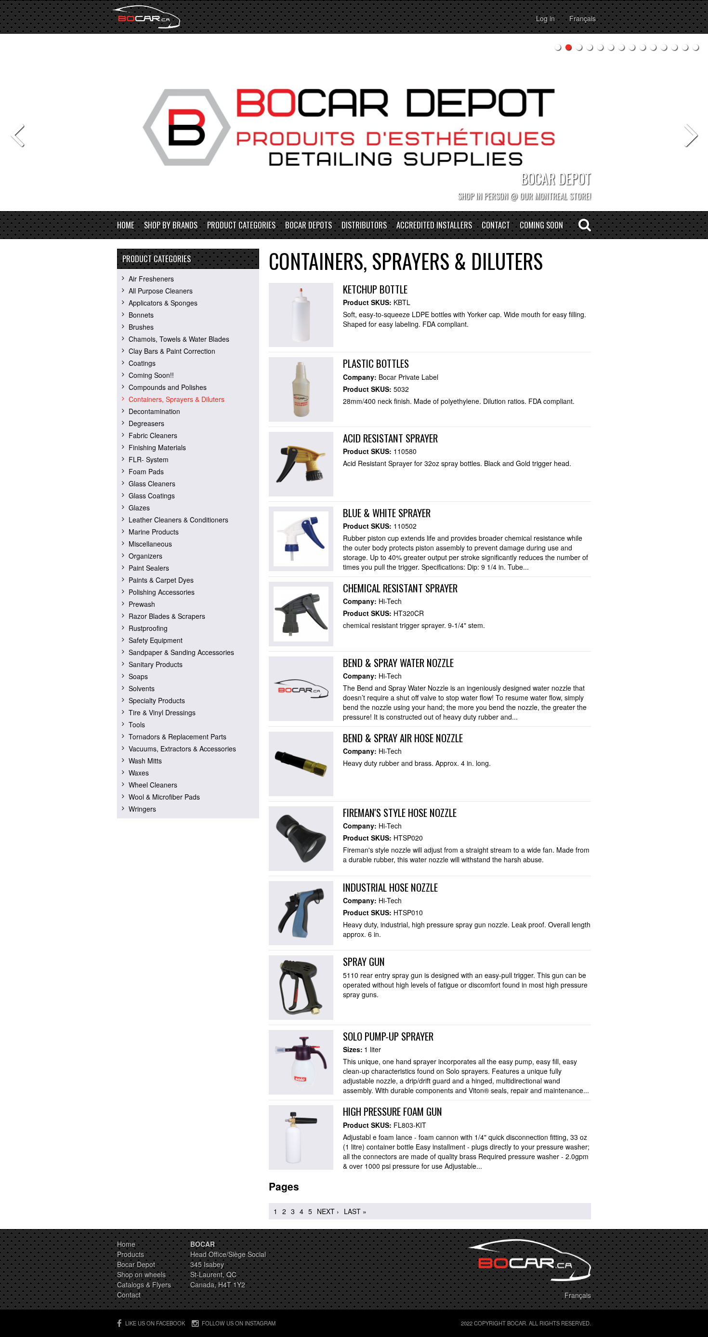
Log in (545, 18)
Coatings (142, 363)
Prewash (142, 604)
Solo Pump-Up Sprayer (388, 1036)
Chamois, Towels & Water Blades (179, 339)
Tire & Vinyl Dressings (162, 712)
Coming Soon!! (151, 375)
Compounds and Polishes (168, 387)
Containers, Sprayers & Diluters (176, 399)
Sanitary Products (156, 664)
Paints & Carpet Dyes (161, 580)
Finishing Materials (157, 447)
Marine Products (154, 531)
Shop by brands (170, 225)
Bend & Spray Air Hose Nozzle (403, 737)
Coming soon (541, 225)
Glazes (139, 507)
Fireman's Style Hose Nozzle (400, 812)
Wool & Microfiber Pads (164, 797)
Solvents (142, 688)
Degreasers (146, 423)
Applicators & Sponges (163, 303)
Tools (137, 724)
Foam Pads (146, 471)
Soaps (138, 676)
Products (130, 1254)
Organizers (145, 556)
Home (125, 225)
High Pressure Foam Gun (392, 1111)
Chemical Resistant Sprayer (400, 587)
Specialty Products (157, 700)
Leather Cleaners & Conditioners (178, 519)
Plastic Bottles (376, 363)
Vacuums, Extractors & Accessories (182, 748)
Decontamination (154, 411)
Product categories (241, 225)
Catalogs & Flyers (144, 1284)
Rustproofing (148, 628)
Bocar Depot (136, 1264)
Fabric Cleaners (153, 435)
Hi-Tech (390, 601)
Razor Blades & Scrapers (167, 616)
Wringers (142, 809)
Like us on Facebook (155, 1323)
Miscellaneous (150, 543)
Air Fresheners (151, 278)
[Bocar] (146, 16)
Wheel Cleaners (153, 784)
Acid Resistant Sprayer (390, 437)
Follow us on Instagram (238, 1323)
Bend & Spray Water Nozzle (398, 662)
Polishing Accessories (162, 592)
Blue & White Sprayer (387, 512)
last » (355, 1211)
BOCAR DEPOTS (308, 225)
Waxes (139, 772)
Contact (496, 225)
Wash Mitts (145, 760)
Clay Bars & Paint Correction (172, 351)
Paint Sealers (149, 568)
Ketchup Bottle (375, 288)
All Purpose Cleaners (161, 290)
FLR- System (149, 459)
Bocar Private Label (408, 377)
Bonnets (141, 315)
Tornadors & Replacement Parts (177, 736)
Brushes (141, 327)
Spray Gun (364, 961)
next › (328, 1211)
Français (582, 18)
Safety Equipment (156, 640)
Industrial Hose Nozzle (390, 887)
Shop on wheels (141, 1274)
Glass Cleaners (152, 483)
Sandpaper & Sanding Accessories (181, 652)
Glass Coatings (152, 495)
